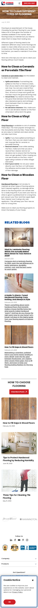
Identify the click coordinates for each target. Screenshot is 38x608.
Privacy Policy (17, 592)
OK (9, 602)
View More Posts (17, 392)
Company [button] (5, 558)
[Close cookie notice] (32, 580)
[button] (19, 3)
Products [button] (5, 564)
